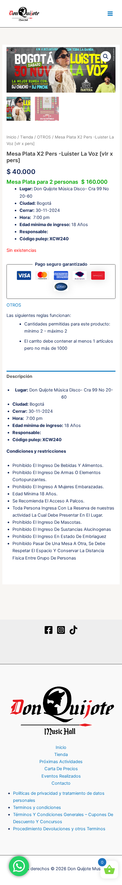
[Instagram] (61, 630)
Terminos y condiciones (37, 807)
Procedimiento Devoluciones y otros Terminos (59, 828)
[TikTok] (73, 630)
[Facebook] (48, 630)
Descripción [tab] (19, 376)
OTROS (44, 137)
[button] (105, 56)
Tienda (26, 137)
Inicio (11, 137)
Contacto (61, 783)
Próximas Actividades (61, 761)
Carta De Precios (61, 768)
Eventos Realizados (61, 776)
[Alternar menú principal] (110, 14)
